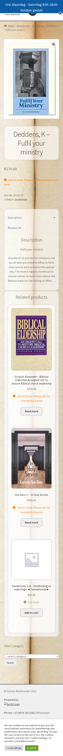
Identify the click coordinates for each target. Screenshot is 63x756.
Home (11, 25)
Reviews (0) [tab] (14, 228)
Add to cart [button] (31, 612)
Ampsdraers (23, 25)
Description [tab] (15, 217)
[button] (54, 44)
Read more (31, 411)
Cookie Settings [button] (13, 748)
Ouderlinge (38, 25)
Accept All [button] (31, 748)
